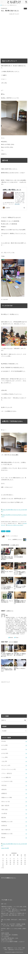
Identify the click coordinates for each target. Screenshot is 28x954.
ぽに (7, 615)
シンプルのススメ (6, 781)
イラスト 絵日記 (6, 773)
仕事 (3, 789)
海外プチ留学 (5, 829)
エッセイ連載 (6, 777)
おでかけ (4, 753)
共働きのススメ (6, 797)
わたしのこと (5, 765)
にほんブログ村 (5, 848)
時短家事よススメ (6, 821)
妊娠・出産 (5, 805)
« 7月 (2, 867)
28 (17, 864)
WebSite (11, 637)
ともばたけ (14, 1)
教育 (3, 817)
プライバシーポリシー (19, 949)
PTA (3, 741)
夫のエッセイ (5, 801)
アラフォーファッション (8, 769)
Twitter (17, 637)
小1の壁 (4, 813)
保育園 (4, 793)
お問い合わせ (11, 949)
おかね (4, 749)
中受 (3, 785)
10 (3, 860)
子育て (4, 809)
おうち (4, 531)
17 (3, 862)
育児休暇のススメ (6, 833)
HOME (5, 947)
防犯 (3, 837)
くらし (8, 531)
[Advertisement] (14, 29)
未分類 (4, 825)
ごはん (4, 761)
